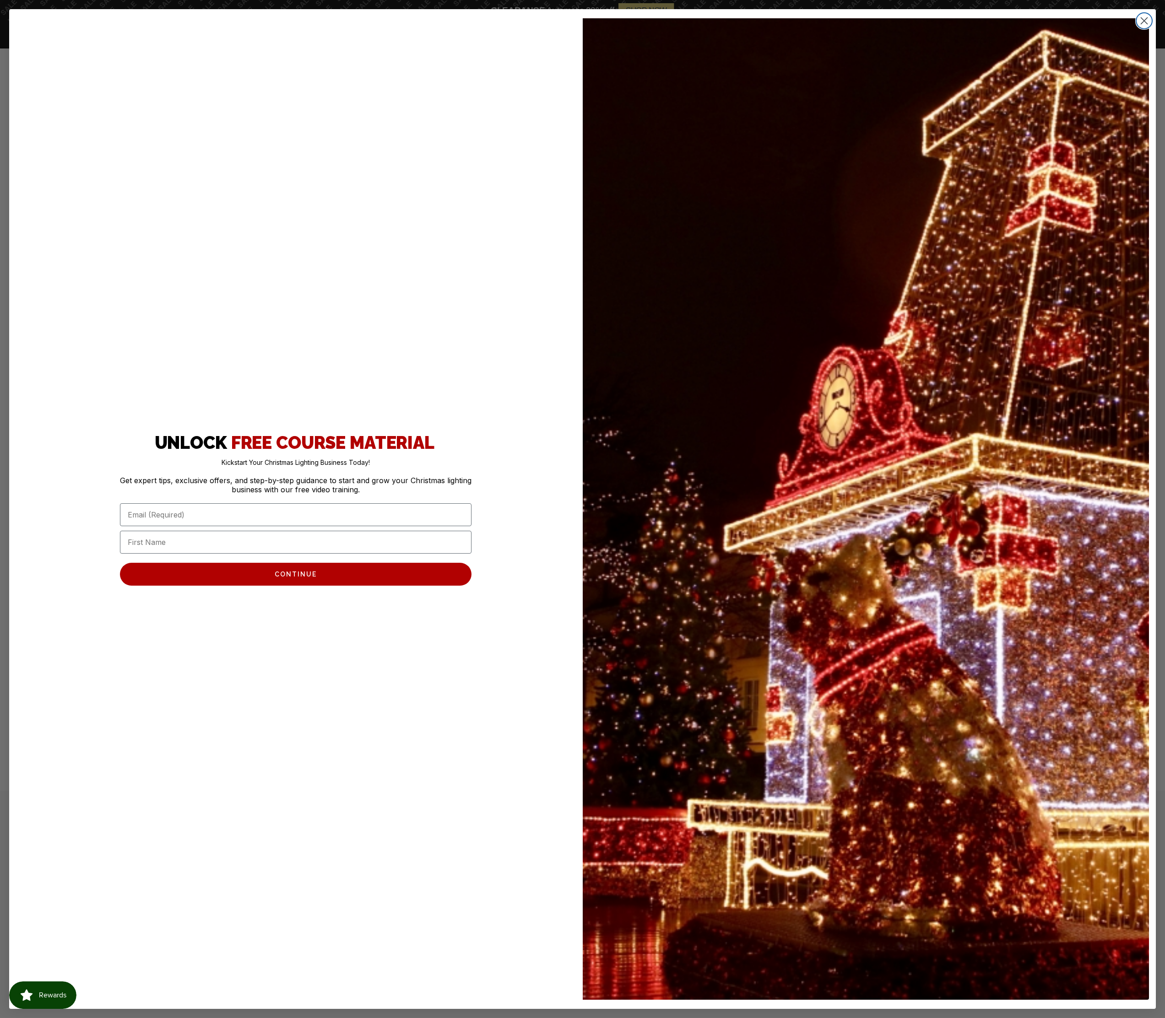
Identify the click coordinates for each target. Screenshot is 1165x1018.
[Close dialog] (1144, 21)
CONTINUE (296, 574)
